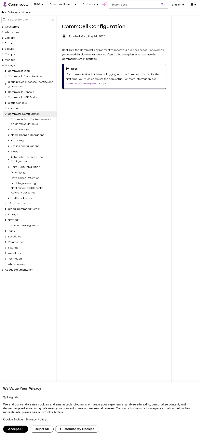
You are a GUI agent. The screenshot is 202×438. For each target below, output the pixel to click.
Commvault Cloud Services (25, 76)
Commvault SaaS (19, 71)
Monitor (10, 60)
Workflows (14, 253)
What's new (12, 32)
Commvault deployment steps (86, 83)
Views (14, 151)
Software (13, 12)
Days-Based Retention (25, 178)
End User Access (21, 198)
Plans (11, 231)
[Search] (162, 4)
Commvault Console (21, 92)
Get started (12, 27)
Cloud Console (17, 103)
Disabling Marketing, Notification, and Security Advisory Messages (27, 188)
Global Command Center (24, 209)
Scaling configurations (25, 146)
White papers (16, 264)
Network (13, 220)
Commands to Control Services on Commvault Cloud (31, 122)
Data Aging (18, 172)
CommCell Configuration (24, 114)
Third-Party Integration (25, 167)
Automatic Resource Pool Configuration (27, 159)
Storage (13, 214)
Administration (20, 129)
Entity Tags (18, 140)
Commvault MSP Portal (22, 97)
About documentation (19, 270)
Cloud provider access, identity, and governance (30, 84)
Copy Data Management (23, 225)
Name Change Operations (27, 135)
